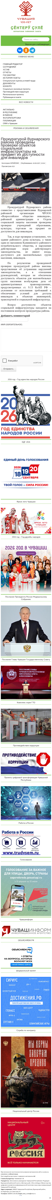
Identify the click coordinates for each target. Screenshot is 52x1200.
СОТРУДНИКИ (9, 67)
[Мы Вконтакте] (20, 50)
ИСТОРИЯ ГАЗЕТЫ (11, 78)
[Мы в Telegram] (32, 50)
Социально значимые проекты (16, 89)
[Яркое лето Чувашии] (26, 520)
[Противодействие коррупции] (26, 762)
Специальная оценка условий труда (19, 81)
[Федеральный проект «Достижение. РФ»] (26, 1002)
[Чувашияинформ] (26, 931)
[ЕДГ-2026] (26, 473)
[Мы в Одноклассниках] (26, 50)
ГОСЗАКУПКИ (9, 75)
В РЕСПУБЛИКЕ (10, 112)
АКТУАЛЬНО (8, 109)
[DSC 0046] (25, 188)
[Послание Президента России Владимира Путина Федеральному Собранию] (26, 630)
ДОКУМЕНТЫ (9, 83)
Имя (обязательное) (11, 324)
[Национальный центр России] (26, 1142)
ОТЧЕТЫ (7, 72)
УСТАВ (6, 70)
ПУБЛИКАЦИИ (9, 121)
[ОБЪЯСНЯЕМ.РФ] (18, 956)
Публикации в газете (12, 97)
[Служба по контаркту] (26, 1072)
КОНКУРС (7, 86)
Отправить (8, 369)
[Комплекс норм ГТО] (26, 725)
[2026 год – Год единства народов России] (26, 412)
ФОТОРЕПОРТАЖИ (12, 118)
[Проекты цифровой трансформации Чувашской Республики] (26, 803)
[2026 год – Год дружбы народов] (26, 568)
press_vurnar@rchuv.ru (28, 1193)
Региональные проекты (13, 94)
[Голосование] (26, 891)
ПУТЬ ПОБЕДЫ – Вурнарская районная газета (27, 29)
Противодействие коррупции (16, 92)
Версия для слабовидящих (37, 44)
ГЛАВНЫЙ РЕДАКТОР (12, 64)
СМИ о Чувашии (10, 123)
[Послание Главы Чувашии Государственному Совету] (26, 682)
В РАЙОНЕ (7, 115)
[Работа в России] (21, 842)
